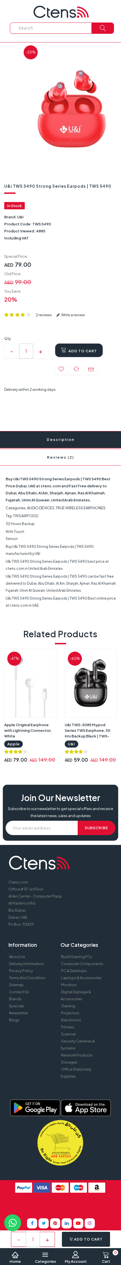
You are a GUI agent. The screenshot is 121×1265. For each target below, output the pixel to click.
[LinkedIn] (67, 1223)
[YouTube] (78, 1223)
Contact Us (19, 992)
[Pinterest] (55, 1223)
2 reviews (44, 315)
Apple (13, 744)
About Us (17, 956)
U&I (20, 217)
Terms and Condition (27, 977)
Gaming (68, 1006)
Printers (67, 1027)
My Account (76, 1261)
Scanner (68, 1034)
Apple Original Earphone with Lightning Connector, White (27, 730)
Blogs (14, 1020)
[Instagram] (90, 1223)
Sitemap (16, 985)
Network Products (77, 1055)
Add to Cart (82, 351)
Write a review (72, 315)
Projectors (70, 1013)
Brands (15, 999)
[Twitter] (44, 1223)
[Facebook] (32, 1223)
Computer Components (82, 963)
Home (15, 1261)
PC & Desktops (74, 970)
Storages (69, 1062)
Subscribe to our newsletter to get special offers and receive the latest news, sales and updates (60, 812)
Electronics (71, 1020)
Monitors (69, 985)
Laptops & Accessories (81, 977)
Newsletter (18, 1013)
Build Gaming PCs (76, 956)
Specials (16, 1006)
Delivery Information (26, 963)
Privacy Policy (21, 970)
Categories (45, 1261)
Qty (7, 338)
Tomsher (49, 1205)
